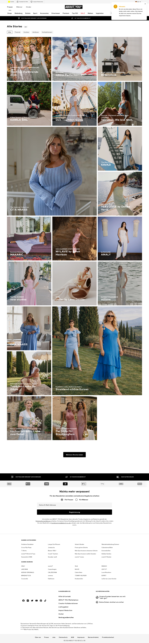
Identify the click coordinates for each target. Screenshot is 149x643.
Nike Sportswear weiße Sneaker (85, 554)
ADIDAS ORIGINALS (27, 572)
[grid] (74, 239)
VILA (76, 566)
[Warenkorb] (140, 7)
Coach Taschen (53, 554)
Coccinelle (24, 578)
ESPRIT (104, 575)
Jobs (53, 637)
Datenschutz (63, 637)
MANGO (104, 566)
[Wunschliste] (134, 7)
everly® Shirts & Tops (28, 554)
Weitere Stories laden (74, 455)
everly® (50, 566)
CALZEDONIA (52, 572)
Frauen (10, 7)
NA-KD (77, 569)
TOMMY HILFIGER (80, 575)
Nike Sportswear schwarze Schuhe (86, 550)
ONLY (23, 566)
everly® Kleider (106, 557)
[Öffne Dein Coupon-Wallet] (116, 7)
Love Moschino (106, 572)
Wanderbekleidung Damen (110, 544)
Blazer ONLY (52, 550)
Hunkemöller (79, 578)
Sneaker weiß (52, 557)
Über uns (38, 637)
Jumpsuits (51, 547)
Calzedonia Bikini (107, 547)
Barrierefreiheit (93, 637)
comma (50, 575)
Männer (19, 7)
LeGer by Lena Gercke (109, 578)
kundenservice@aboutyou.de (61, 523)
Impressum (81, 637)
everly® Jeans (79, 557)
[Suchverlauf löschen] (140, 13)
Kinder (28, 7)
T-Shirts (24, 550)
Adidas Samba (106, 554)
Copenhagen (52, 569)
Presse (46, 637)
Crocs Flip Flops (26, 547)
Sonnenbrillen (106, 550)
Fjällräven (51, 578)
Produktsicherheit (108, 637)
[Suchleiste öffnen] (111, 13)
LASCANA (24, 569)
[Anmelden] (122, 7)
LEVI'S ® (104, 569)
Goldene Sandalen (27, 544)
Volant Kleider (79, 544)
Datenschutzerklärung (43, 521)
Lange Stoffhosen (54, 544)
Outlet (12, 1)
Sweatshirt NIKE (26, 557)
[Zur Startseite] (33, 592)
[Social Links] (23, 600)
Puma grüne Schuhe (81, 547)
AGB (72, 637)
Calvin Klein (78, 572)
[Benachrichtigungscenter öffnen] (128, 7)
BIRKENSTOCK (26, 575)
